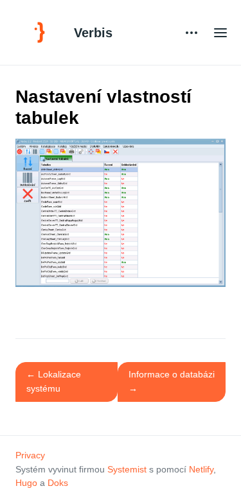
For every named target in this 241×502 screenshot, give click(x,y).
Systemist (127, 469)
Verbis (93, 33)
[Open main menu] (220, 32)
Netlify (201, 469)
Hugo (26, 483)
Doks (58, 483)
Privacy (30, 455)
